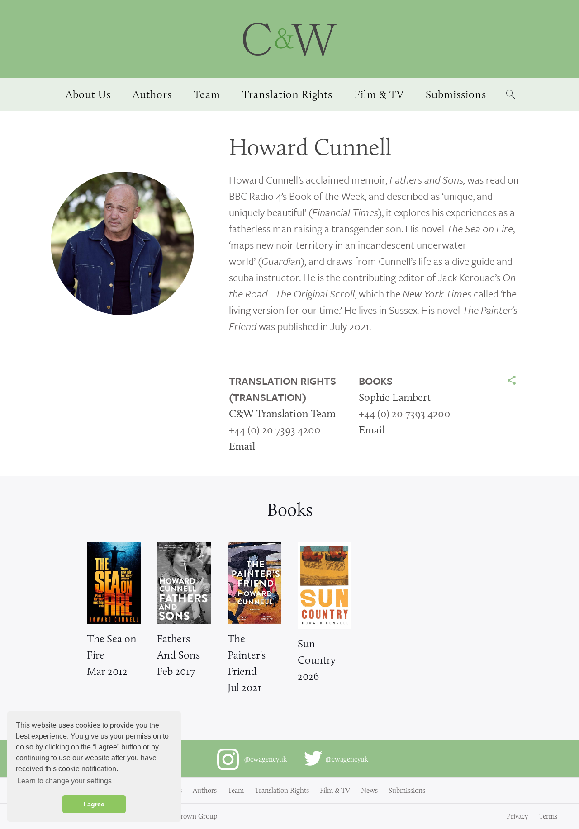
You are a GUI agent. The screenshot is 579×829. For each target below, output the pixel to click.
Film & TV (335, 790)
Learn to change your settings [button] (64, 781)
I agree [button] (94, 804)
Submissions (407, 790)
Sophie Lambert (395, 397)
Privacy (517, 816)
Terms (548, 816)
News (369, 790)
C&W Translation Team (282, 413)
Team (236, 790)
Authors (205, 790)
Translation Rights (282, 790)
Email (242, 445)
